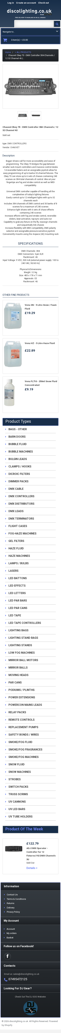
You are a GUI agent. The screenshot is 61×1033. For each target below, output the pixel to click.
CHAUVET (14, 147)
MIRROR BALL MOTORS (23, 660)
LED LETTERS (17, 593)
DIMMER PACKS (18, 481)
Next (54, 86)
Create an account (26, 3)
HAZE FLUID (16, 548)
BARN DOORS (17, 436)
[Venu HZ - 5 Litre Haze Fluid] (13, 354)
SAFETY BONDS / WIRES (23, 734)
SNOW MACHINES (19, 771)
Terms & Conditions (16, 899)
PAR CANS (15, 682)
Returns (10, 903)
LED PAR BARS (17, 600)
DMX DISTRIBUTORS (21, 503)
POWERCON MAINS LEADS (25, 704)
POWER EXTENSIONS (21, 697)
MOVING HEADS (18, 675)
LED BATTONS (17, 578)
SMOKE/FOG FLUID (20, 742)
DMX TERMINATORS (21, 518)
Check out (47, 3)
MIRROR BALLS (18, 667)
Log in (10, 3)
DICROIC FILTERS (19, 474)
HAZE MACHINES (19, 555)
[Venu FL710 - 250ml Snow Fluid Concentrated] (13, 392)
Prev (7, 86)
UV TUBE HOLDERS (20, 816)
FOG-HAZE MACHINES (22, 533)
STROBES (14, 779)
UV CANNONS (17, 801)
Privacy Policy (13, 912)
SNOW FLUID (16, 764)
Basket (10, 937)
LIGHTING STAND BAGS (23, 637)
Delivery (10, 907)
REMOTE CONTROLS (21, 719)
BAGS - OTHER (17, 429)
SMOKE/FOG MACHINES (23, 757)
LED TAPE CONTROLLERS (24, 623)
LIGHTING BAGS (18, 630)
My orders (11, 933)
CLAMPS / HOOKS (19, 466)
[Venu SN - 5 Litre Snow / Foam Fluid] (13, 316)
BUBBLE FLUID (17, 444)
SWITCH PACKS (18, 786)
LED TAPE (14, 615)
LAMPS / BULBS (18, 563)
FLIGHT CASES (17, 526)
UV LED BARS (16, 809)
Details (30, 868)
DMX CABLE (16, 488)
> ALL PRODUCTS (23, 52)
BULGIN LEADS (17, 459)
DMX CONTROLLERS (16, 143)
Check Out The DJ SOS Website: (30, 996)
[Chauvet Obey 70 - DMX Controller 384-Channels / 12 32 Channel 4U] (30, 86)
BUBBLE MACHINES (20, 451)
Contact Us (12, 894)
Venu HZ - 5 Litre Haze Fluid (40, 343)
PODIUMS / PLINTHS (21, 690)
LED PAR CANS (17, 608)
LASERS (13, 570)
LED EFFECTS (17, 585)
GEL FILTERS (16, 541)
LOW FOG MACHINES (21, 652)
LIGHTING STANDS (20, 645)
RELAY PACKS (17, 712)
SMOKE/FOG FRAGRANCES (25, 749)
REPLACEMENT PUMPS (23, 727)
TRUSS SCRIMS (18, 794)
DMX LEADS (16, 511)
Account (11, 929)
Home (8, 52)
